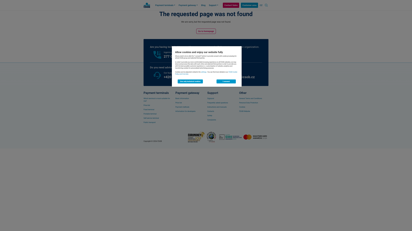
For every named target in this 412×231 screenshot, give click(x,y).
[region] (207, 66)
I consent (226, 81)
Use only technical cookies (190, 81)
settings (203, 72)
